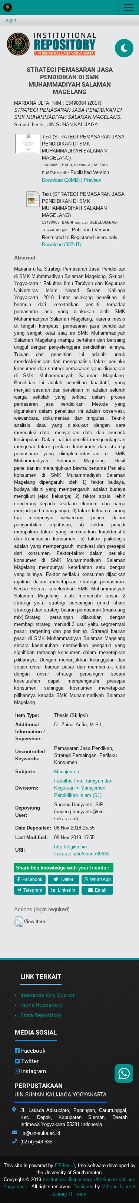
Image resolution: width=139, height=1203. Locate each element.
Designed (83, 1186)
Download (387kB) (61, 244)
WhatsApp (100, 879)
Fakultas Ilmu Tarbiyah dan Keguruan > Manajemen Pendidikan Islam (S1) (83, 788)
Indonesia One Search (47, 995)
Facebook (31, 879)
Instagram (33, 1071)
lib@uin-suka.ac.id (40, 1133)
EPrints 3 (65, 1165)
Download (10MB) (61, 180)
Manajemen (66, 771)
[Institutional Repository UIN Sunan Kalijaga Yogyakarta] (51, 44)
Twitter (66, 879)
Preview (92, 180)
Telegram (32, 890)
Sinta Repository (40, 1015)
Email (100, 890)
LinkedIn (66, 890)
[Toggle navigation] (128, 7)
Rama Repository (41, 1005)
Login (10, 20)
